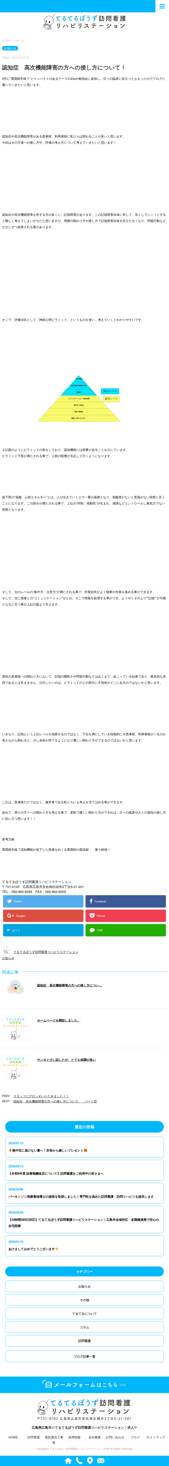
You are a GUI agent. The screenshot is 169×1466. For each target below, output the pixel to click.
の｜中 (84, 1427)
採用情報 (74, 1437)
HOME (13, 1437)
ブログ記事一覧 (84, 1356)
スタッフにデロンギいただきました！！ (41, 1096)
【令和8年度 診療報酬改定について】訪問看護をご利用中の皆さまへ (56, 1173)
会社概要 (94, 1437)
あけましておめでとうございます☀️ (33, 1249)
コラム (84, 1327)
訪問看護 (84, 1340)
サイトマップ (156, 1437)
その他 (84, 1300)
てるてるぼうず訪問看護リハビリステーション (45, 952)
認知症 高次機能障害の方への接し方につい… (69, 985)
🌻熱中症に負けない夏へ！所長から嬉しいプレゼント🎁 (47, 1150)
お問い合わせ (115, 1437)
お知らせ (8, 958)
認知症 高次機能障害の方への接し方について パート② (55, 1101)
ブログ (135, 1437)
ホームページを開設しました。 (58, 1020)
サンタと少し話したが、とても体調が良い (66, 1059)
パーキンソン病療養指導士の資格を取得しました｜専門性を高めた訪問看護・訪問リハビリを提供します (81, 1196)
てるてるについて (84, 1313)
